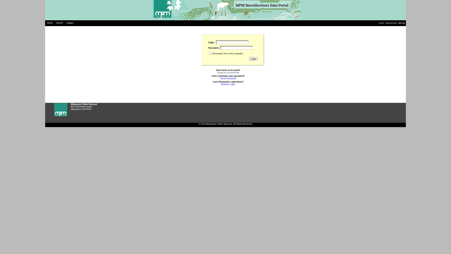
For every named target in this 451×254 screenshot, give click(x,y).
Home (50, 23)
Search (59, 23)
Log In (382, 23)
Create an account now (228, 72)
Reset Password (228, 78)
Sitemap (401, 23)
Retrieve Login (228, 84)
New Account (391, 23)
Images (70, 23)
